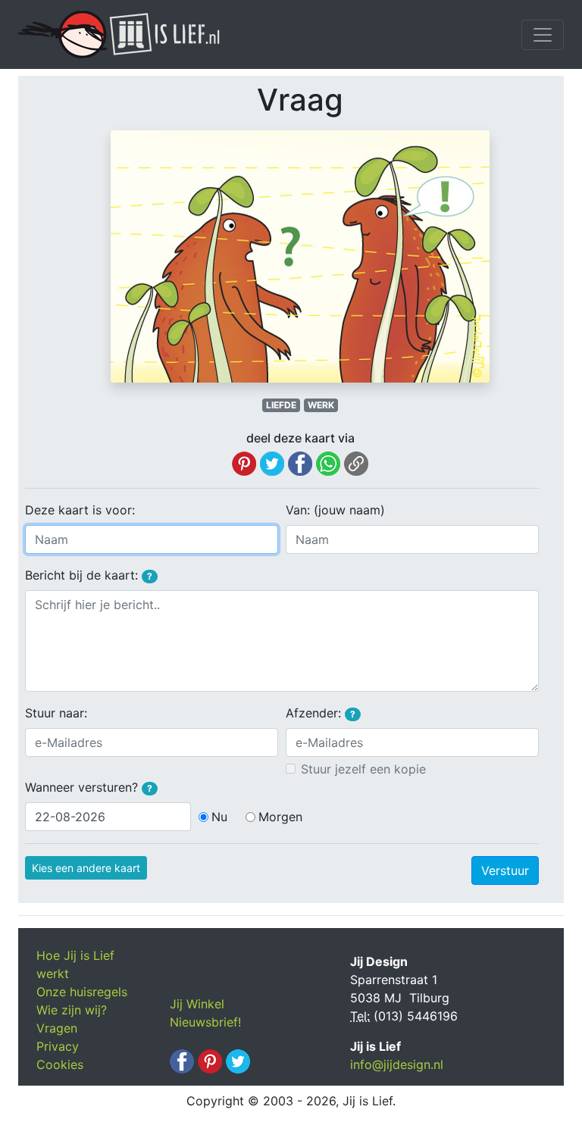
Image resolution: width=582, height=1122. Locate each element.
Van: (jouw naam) (335, 509)
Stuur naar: (56, 712)
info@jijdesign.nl (396, 1064)
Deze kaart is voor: (80, 509)
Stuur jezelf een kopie (363, 769)
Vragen (56, 1028)
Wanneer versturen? (88, 787)
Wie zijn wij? (71, 1009)
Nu (219, 816)
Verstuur (505, 870)
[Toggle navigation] (542, 35)
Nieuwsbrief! (205, 1022)
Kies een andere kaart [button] (86, 867)
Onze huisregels (81, 991)
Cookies (59, 1064)
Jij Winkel (197, 1003)
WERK (321, 405)
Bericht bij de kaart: (88, 575)
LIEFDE (281, 405)
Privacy (57, 1046)
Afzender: (320, 712)
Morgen (280, 816)
